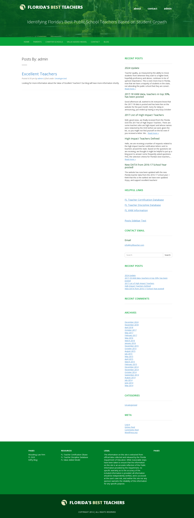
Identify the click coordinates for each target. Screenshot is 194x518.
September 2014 (132, 375)
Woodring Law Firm (36, 454)
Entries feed (130, 427)
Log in (127, 424)
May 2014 (129, 385)
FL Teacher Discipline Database (143, 205)
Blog (106, 42)
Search (168, 255)
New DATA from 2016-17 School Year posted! (146, 166)
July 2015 (128, 354)
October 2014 (130, 372)
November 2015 (132, 346)
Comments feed (132, 430)
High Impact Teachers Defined (142, 138)
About (137, 8)
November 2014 (132, 369)
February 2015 (131, 364)
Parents (37, 42)
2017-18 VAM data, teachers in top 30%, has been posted (147, 95)
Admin (168, 8)
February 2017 (131, 335)
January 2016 (130, 343)
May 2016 (129, 338)
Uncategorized (61, 78)
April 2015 (129, 359)
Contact (152, 8)
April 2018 (129, 327)
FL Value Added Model (70, 460)
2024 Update (132, 68)
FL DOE (31, 457)
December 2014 (131, 367)
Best (55, 7)
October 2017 (130, 330)
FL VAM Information (136, 210)
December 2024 (131, 322)
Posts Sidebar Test (135, 220)
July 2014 (128, 380)
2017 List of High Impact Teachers (144, 115)
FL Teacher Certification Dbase (74, 454)
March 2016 (130, 340)
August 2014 (130, 377)
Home (26, 42)
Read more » (130, 88)
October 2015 (130, 348)
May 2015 (129, 356)
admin (40, 78)
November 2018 (132, 325)
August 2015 (130, 351)
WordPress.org (131, 432)
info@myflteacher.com (134, 245)
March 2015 (130, 361)
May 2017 (129, 332)
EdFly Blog (32, 460)
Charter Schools (54, 42)
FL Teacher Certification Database (144, 199)
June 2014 (129, 383)
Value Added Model (77, 42)
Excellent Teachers (39, 74)
